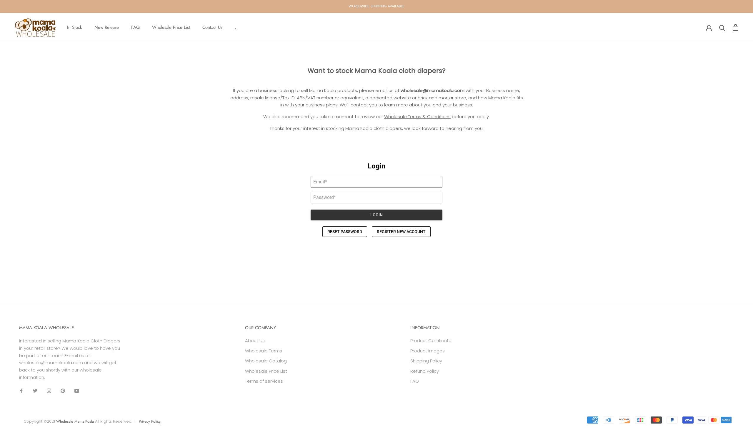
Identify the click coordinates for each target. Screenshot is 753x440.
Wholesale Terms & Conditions (417, 116)
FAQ (135, 27)
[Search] (722, 27)
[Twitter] (35, 390)
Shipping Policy (426, 361)
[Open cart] (735, 27)
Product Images (427, 351)
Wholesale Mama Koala (75, 421)
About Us (255, 340)
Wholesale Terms (263, 351)
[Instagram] (49, 390)
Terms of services (264, 381)
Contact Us (212, 27)
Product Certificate (431, 340)
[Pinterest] (63, 390)
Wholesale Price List (171, 27)
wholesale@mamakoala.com (432, 90)
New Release (106, 27)
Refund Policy (424, 371)
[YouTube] (76, 390)
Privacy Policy (150, 421)
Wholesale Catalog (266, 361)
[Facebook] (21, 390)
